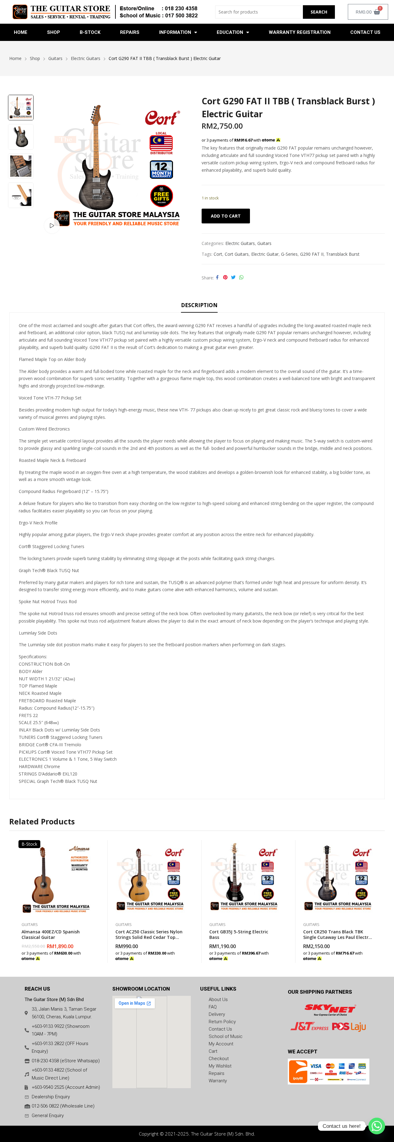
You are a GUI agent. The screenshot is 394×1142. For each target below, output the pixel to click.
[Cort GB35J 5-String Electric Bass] (244, 878)
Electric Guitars (240, 243)
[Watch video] (52, 225)
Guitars (264, 243)
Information (175, 32)
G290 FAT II (312, 254)
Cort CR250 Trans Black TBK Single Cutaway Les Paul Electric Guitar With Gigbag (337, 937)
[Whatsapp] (376, 1126)
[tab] (199, 306)
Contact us (365, 32)
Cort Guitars (237, 254)
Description (199, 305)
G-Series (289, 254)
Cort (218, 254)
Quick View (91, 846)
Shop (53, 32)
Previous (20, 88)
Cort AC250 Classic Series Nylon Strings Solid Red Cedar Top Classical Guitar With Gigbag (149, 937)
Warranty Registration (300, 32)
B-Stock (90, 32)
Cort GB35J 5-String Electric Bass (238, 934)
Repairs (129, 32)
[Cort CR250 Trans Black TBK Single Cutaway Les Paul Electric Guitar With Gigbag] (338, 878)
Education (230, 32)
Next (20, 214)
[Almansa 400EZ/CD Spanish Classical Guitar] (56, 878)
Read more (91, 955)
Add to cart (226, 216)
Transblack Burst (343, 254)
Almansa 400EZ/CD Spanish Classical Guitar (51, 934)
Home (20, 32)
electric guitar (265, 254)
